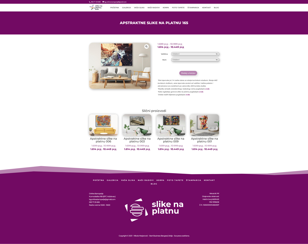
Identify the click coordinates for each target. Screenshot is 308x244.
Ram (164, 60)
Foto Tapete (178, 8)
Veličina (164, 54)
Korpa (166, 8)
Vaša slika (139, 8)
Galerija (126, 8)
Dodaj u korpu (188, 73)
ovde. (207, 89)
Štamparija (193, 8)
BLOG (216, 8)
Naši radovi (154, 8)
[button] (146, 46)
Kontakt (206, 8)
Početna (114, 8)
